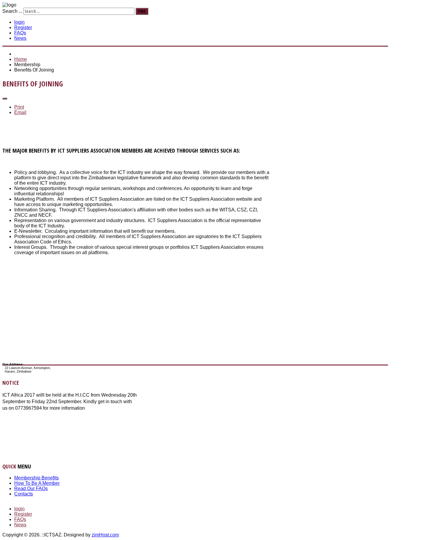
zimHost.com (105, 534)
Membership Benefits (36, 477)
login (19, 22)
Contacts (23, 493)
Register (23, 27)
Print (19, 107)
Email (20, 112)
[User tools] (4, 98)
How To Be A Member (37, 483)
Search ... (12, 11)
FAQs (20, 32)
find (142, 11)
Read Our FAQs (31, 488)
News (20, 38)
